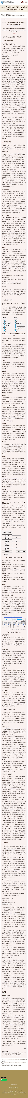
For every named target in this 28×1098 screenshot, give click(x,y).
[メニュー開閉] (26, 2)
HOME (2, 14)
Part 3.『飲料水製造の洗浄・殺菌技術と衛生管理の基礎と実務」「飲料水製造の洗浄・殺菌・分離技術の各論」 (13, 1064)
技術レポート (8, 14)
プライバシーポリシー (14, 1087)
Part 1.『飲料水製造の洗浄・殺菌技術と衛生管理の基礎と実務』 (14, 1060)
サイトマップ (14, 1084)
